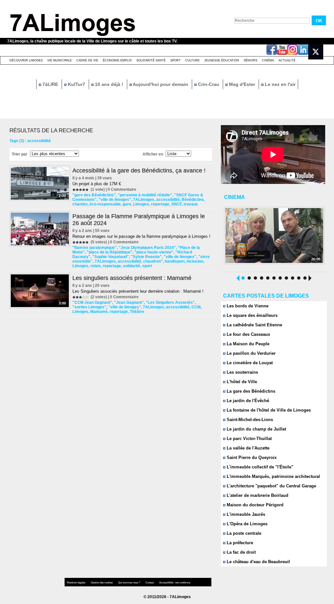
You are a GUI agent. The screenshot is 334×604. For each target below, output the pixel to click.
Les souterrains (241, 372)
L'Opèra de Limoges (246, 523)
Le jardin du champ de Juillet (255, 429)
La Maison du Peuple (247, 343)
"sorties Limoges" (89, 307)
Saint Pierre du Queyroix (251, 457)
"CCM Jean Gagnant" (92, 302)
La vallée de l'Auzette (247, 448)
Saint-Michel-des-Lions (249, 419)
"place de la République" (109, 252)
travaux (191, 204)
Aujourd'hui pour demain (161, 84)
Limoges (141, 204)
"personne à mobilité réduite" (145, 195)
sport (147, 266)
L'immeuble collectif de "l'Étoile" (259, 467)
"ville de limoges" (115, 199)
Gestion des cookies (102, 582)
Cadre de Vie (87, 60)
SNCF (176, 204)
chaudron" (153, 261)
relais (95, 266)
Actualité (287, 60)
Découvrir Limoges (26, 60)
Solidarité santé (151, 60)
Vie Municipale (59, 60)
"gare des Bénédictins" (94, 195)
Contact (150, 582)
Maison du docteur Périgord (254, 504)
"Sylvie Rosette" (146, 256)
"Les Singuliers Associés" (170, 302)
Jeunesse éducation (221, 60)
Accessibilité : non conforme (174, 582)
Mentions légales (76, 582)
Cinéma (268, 60)
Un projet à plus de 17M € (96, 183)
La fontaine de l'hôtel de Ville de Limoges (268, 410)
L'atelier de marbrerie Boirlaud (256, 495)
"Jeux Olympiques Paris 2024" (147, 247)
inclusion (195, 261)
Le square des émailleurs (251, 315)
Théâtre (137, 311)
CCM (196, 307)
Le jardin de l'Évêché (247, 400)
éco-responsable (105, 204)
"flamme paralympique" (94, 247)
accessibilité (168, 199)
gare (127, 204)
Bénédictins (193, 199)
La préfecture (239, 542)
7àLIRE (50, 84)
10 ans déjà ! (109, 84)
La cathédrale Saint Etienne (253, 324)
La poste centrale (243, 533)
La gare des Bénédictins (250, 391)
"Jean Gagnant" (129, 302)
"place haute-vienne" (154, 252)
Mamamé (99, 311)
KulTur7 (76, 84)
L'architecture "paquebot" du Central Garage (270, 485)
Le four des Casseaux (247, 334)
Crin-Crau (208, 84)
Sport (175, 60)
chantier (79, 204)
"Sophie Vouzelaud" (110, 256)
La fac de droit (240, 552)
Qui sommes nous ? (129, 582)
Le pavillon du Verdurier (250, 353)
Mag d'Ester (242, 84)
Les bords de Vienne (246, 305)
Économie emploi (117, 60)
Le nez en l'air (280, 84)
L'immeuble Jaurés (245, 514)
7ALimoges (143, 199)
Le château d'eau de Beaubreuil (257, 561)
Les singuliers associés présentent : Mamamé (131, 278)
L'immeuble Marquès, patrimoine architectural (272, 476)
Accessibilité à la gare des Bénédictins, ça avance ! (138, 170)
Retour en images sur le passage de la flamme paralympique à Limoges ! (141, 236)
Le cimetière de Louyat (249, 362)
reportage (160, 204)
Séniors (250, 60)
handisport (175, 261)
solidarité (131, 266)
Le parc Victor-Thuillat (248, 438)
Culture (192, 60)
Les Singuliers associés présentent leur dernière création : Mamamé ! (138, 291)
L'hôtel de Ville (241, 381)
